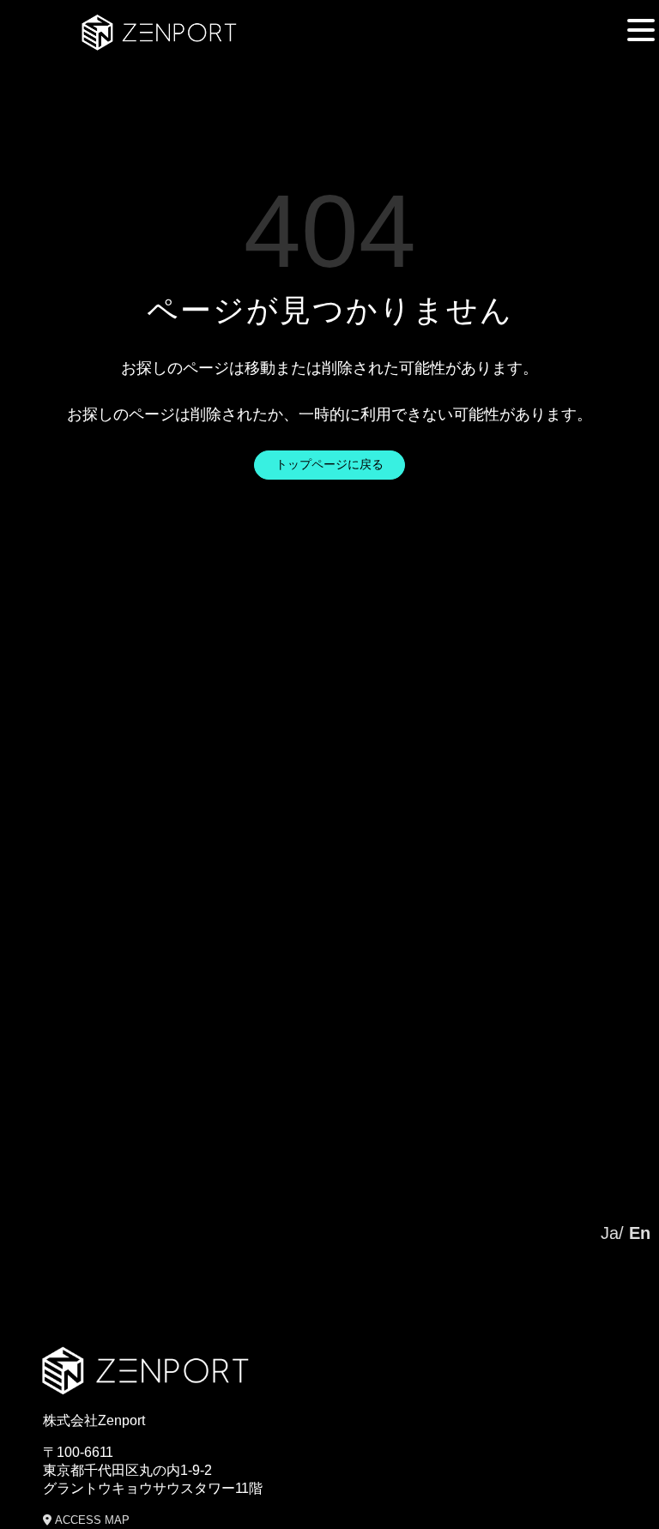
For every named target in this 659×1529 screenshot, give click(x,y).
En (639, 1233)
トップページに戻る (329, 464)
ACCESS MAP (90, 1520)
